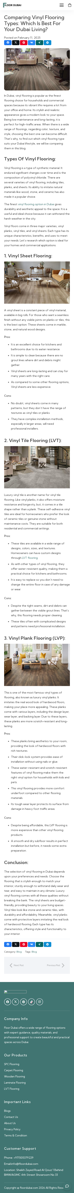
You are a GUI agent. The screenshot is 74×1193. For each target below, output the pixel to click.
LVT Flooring (11, 1088)
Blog (19, 951)
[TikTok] (31, 1001)
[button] (61, 5)
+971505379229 (23, 1157)
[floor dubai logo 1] (12, 5)
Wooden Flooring (14, 1076)
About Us (10, 1123)
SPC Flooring (11, 1064)
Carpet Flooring (13, 1070)
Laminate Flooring (15, 1082)
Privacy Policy (12, 1129)
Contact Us (11, 1117)
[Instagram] (39, 1001)
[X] (15, 1001)
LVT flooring (30, 557)
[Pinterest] (23, 1001)
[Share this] (8, 42)
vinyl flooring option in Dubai (36, 204)
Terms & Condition (15, 1135)
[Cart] (69, 5)
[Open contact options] (67, 1186)
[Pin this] (23, 42)
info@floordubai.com (24, 1163)
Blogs (7, 1110)
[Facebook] (7, 1001)
